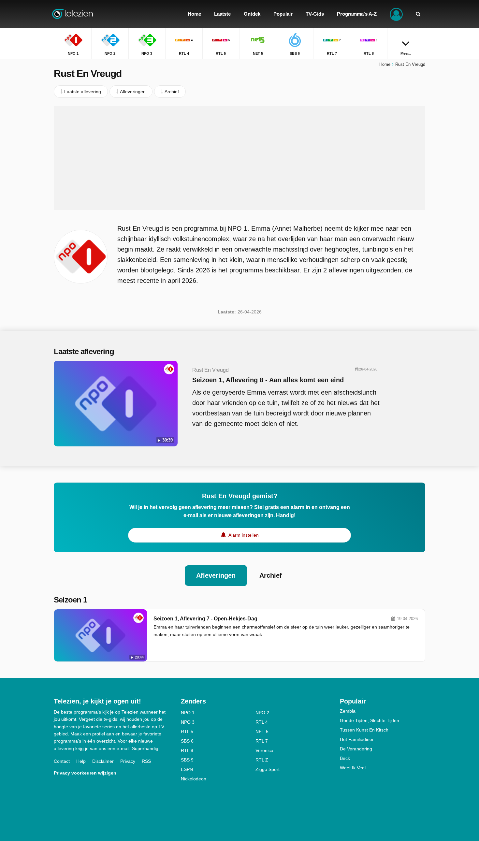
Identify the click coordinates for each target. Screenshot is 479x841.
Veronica (264, 750)
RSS (146, 761)
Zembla (348, 711)
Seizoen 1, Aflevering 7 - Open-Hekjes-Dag (205, 618)
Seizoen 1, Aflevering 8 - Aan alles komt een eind (268, 380)
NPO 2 (262, 712)
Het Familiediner (357, 739)
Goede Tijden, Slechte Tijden (369, 720)
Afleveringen (216, 575)
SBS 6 (187, 741)
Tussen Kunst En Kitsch (364, 729)
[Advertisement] (239, 158)
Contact (62, 761)
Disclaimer (103, 761)
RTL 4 (261, 722)
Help (81, 761)
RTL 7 (261, 741)
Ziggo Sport (267, 769)
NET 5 (262, 731)
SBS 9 (187, 759)
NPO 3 (188, 722)
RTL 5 (187, 731)
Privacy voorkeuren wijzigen (85, 773)
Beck (345, 758)
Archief (270, 575)
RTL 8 (187, 750)
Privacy (127, 761)
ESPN (187, 769)
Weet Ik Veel (353, 767)
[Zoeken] (418, 14)
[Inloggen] (396, 14)
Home (384, 64)
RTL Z (261, 759)
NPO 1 (188, 712)
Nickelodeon (193, 778)
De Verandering (356, 748)
